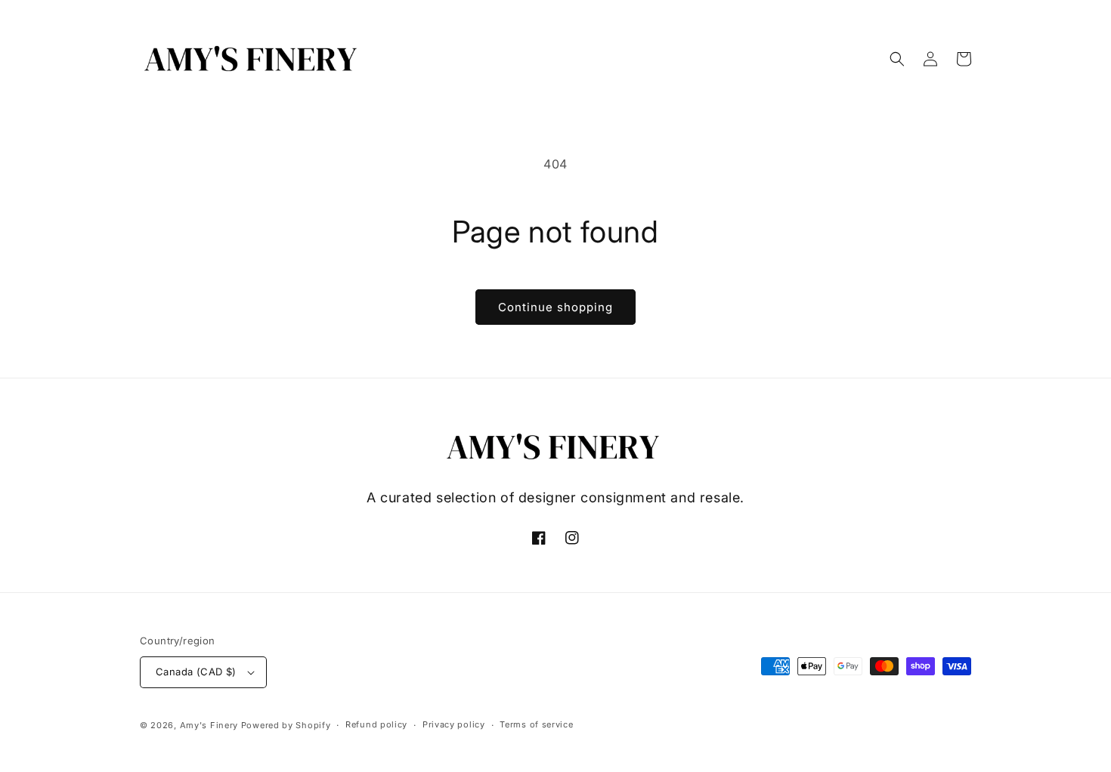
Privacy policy (453, 724)
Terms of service (536, 724)
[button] (897, 59)
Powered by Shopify (286, 725)
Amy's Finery (209, 725)
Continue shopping (555, 307)
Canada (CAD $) (196, 671)
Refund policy (376, 724)
